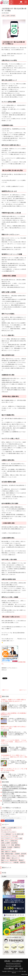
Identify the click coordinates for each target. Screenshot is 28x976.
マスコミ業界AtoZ (9, 968)
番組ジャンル (4, 860)
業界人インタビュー (11, 856)
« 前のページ (5, 690)
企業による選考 (5, 15)
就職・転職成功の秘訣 (7, 853)
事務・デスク (4, 840)
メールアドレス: (5, 816)
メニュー (25, 3)
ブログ (21, 968)
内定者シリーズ (5, 845)
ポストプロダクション (7, 838)
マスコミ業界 (18, 838)
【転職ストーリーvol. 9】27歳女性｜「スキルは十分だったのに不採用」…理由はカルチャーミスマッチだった (14, 741)
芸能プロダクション (6, 862)
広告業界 (17, 853)
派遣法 (8, 858)
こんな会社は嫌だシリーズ (14, 827)
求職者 (3, 858)
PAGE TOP (24, 974)
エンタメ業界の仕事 (17, 834)
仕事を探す (7, 961)
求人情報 (21, 856)
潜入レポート (15, 858)
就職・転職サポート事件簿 (8, 851)
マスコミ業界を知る (17, 961)
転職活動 (16, 862)
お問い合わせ (21, 3)
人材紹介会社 (13, 840)
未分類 (3, 856)
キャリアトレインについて (13, 963)
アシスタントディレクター (8, 832)
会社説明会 (14, 843)
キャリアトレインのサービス (13, 965)
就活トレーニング (6, 849)
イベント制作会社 (6, 834)
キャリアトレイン (6, 836)
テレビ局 (14, 836)
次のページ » (22, 690)
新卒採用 (13, 15)
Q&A (16, 968)
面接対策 (22, 862)
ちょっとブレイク (6, 829)
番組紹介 (21, 860)
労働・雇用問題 (15, 845)
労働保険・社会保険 (6, 847)
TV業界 (3, 827)
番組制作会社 (13, 860)
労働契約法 (17, 847)
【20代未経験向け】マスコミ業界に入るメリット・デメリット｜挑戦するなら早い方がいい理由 (14, 802)
